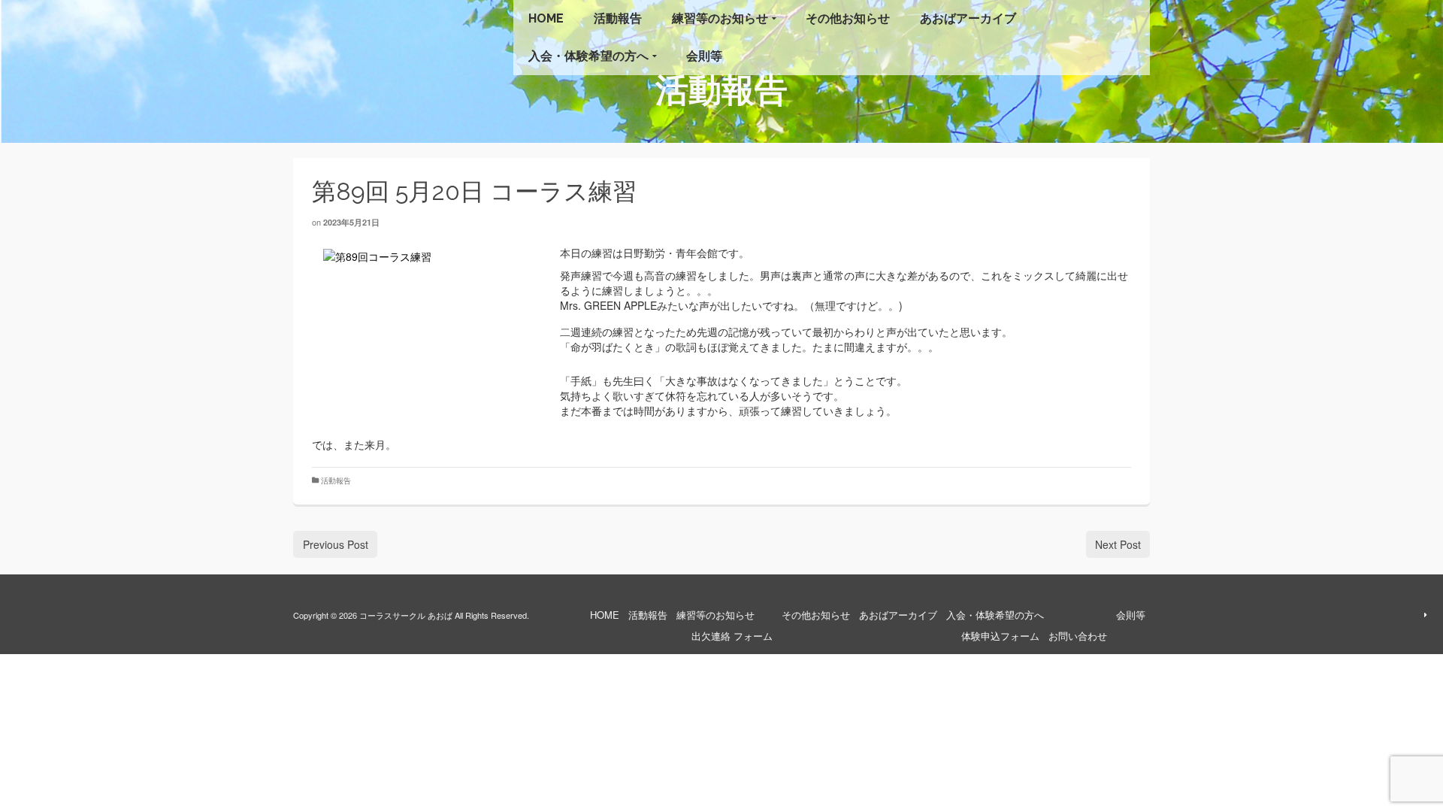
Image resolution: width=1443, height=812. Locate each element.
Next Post (1118, 544)
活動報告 (336, 480)
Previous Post (335, 544)
